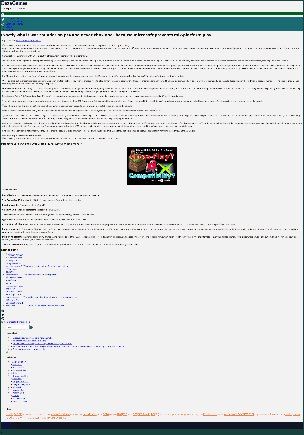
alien (9, 413)
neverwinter (245, 414)
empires (138, 414)
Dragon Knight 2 (20, 376)
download (113, 414)
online (271, 414)
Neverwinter (18, 390)
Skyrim (15, 395)
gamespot (188, 414)
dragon (122, 414)
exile (147, 414)
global (200, 414)
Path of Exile (18, 392)
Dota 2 (9, 26)
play (282, 414)
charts (25, 414)
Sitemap (10, 29)
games (180, 414)
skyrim (22, 417)
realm (288, 414)
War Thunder (22, 40)
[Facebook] (152, 311)
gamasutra (167, 414)
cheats (30, 414)
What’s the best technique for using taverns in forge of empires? (42, 343)
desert (92, 414)
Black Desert (18, 367)
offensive (263, 414)
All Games (17, 364)
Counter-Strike (12, 18)
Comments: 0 (35, 40)
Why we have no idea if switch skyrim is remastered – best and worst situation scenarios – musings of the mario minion (68, 346)
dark (85, 414)
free (161, 414)
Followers (16, 378)
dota (106, 414)
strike (44, 418)
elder (130, 414)
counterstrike (76, 414)
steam (37, 417)
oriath (277, 414)
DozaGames (14, 3)
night (257, 414)
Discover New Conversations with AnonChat (33, 337)
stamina (30, 418)
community (38, 414)
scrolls (14, 418)
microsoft (11, 321)
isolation (210, 414)
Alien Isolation (19, 361)
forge (155, 414)
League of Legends (14, 23)
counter (47, 414)
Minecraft (17, 387)
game (175, 414)
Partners (6, 427)
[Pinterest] (152, 318)
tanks (50, 417)
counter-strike (60, 414)
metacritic (220, 414)
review (296, 414)
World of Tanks (19, 401)
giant (195, 414)
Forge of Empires (14, 21)
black (18, 414)
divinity (99, 414)
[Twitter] (152, 315)
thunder (20, 321)
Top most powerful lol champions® (29, 340)
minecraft (230, 414)
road (9, 417)
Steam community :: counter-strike (29, 349)
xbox (27, 321)
